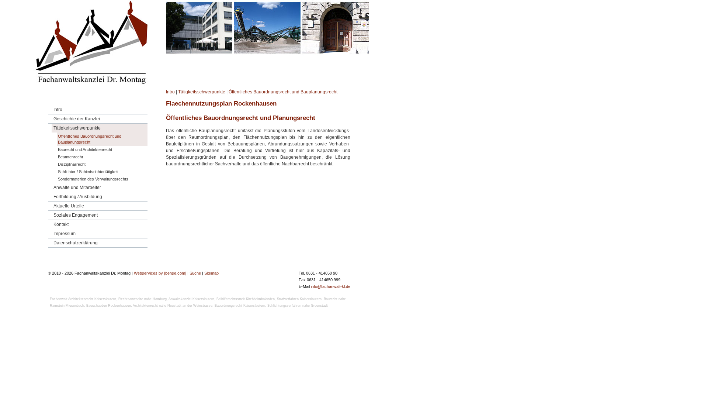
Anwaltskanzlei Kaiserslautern (191, 299)
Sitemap (211, 273)
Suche (195, 273)
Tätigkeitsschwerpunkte (201, 91)
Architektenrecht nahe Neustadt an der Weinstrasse (172, 305)
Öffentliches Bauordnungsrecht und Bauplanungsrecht (283, 91)
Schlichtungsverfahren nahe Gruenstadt (297, 305)
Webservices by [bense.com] (160, 273)
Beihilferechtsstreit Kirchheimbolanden (245, 299)
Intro (170, 91)
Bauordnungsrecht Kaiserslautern (240, 305)
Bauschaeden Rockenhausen (108, 305)
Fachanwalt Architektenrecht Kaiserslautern (83, 299)
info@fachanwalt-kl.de (330, 286)
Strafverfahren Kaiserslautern (299, 299)
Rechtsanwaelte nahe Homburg (142, 299)
